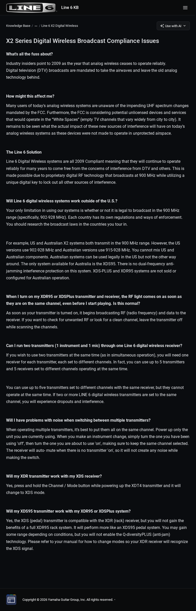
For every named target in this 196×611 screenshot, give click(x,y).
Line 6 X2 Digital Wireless (59, 26)
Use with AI (173, 26)
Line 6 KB (70, 7)
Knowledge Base (18, 26)
